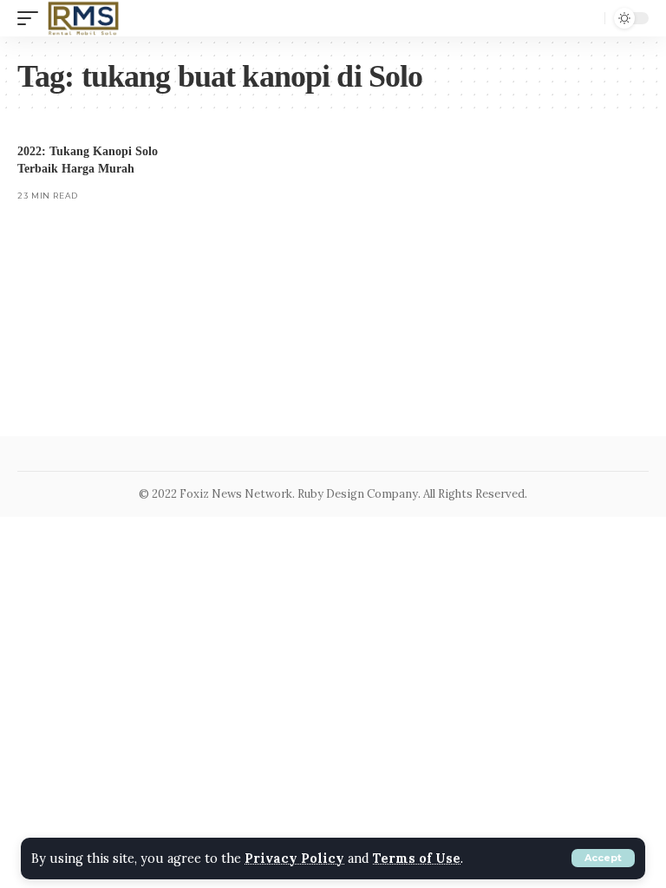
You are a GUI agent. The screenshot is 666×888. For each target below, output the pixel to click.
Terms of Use (416, 858)
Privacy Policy (294, 858)
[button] (603, 858)
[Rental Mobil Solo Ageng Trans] (84, 18)
